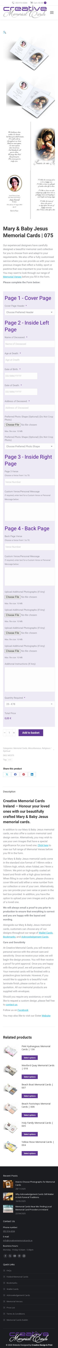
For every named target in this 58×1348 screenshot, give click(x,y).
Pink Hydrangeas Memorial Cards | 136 (36, 1048)
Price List (11, 1307)
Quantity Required (15, 697)
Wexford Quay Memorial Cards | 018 (38, 1067)
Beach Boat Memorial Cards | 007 (37, 1086)
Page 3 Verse (11, 471)
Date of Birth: (12, 369)
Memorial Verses (12, 276)
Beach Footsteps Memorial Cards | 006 (36, 1105)
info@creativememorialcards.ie (17, 1240)
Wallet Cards (46, 932)
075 (9, 760)
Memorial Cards (20, 748)
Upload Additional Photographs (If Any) (25, 591)
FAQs (9, 1270)
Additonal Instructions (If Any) (20, 664)
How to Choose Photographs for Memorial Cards (35, 1183)
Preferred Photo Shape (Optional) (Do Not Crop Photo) (29, 418)
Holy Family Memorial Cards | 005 (37, 1124)
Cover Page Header (16, 305)
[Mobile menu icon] (52, 12)
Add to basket (30, 732)
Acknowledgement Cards (34, 936)
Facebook (23, 1010)
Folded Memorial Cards (17, 1276)
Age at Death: (13, 353)
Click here (43, 845)
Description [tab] (9, 791)
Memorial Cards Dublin (17, 1320)
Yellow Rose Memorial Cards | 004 (38, 1143)
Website (46, 1015)
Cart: (39, 3)
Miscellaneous (34, 748)
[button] (4, 32)
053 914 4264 (21, 3)
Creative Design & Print (42, 1345)
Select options (30, 1058)
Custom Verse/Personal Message (22, 491)
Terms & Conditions (16, 1313)
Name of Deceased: (16, 337)
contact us (11, 1004)
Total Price (10, 713)
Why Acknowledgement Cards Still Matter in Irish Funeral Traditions (34, 1196)
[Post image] (8, 1184)
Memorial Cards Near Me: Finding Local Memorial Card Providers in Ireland (33, 1208)
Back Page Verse (13, 536)
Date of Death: (13, 385)
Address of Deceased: (17, 401)
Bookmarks (9, 936)
